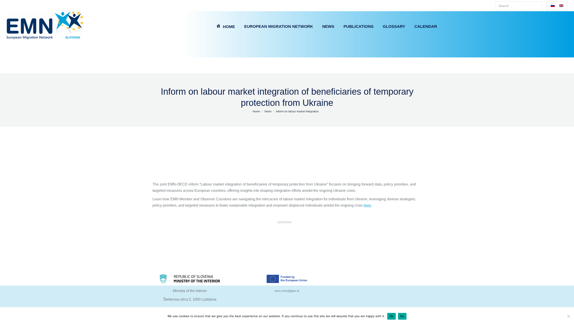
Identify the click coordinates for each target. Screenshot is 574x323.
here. (368, 205)
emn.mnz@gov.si (287, 290)
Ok (391, 316)
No (402, 316)
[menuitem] (225, 26)
